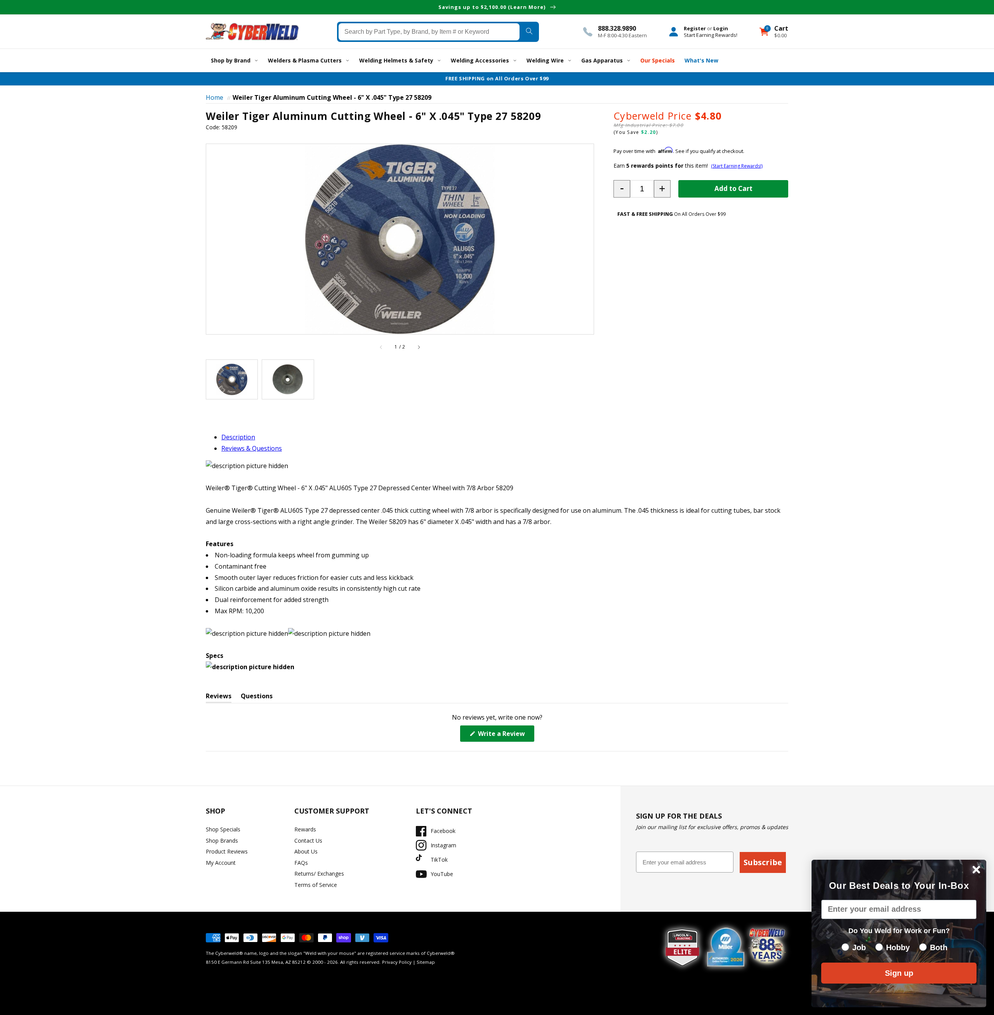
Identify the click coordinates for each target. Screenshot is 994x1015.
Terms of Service (315, 884)
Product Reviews (227, 851)
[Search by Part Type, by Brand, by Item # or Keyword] (529, 31)
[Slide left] (381, 347)
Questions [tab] (257, 697)
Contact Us (308, 840)
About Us (306, 851)
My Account (221, 862)
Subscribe (763, 862)
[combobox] (429, 31)
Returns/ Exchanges (319, 873)
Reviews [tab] (218, 697)
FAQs (301, 862)
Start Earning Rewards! (710, 34)
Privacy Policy (397, 962)
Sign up (899, 973)
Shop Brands (222, 840)
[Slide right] (418, 347)
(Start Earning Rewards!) (737, 166)
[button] (621, 189)
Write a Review (505, 735)
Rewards (305, 829)
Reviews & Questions (251, 448)
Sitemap (426, 962)
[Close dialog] (976, 869)
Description (238, 437)
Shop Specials (223, 829)
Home (214, 97)
